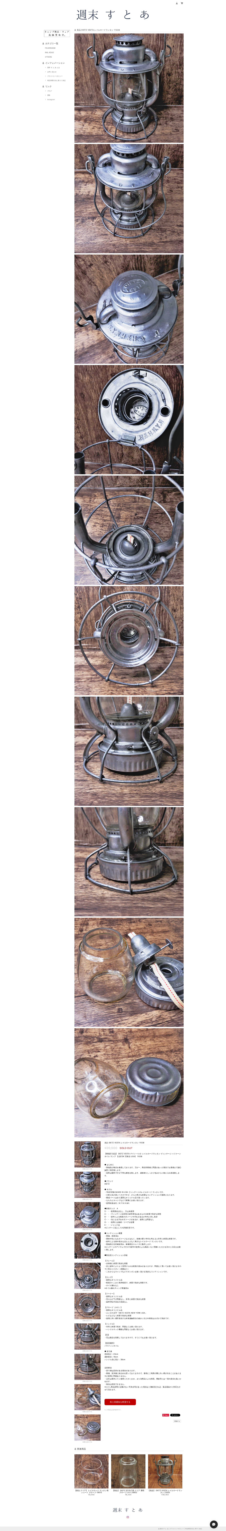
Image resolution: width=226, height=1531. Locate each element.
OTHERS (48, 57)
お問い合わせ (51, 72)
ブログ (49, 91)
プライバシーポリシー (55, 76)
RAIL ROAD (49, 52)
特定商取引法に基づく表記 (56, 80)
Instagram (51, 99)
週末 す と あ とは (53, 67)
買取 (48, 95)
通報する (177, 1421)
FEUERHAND (50, 48)
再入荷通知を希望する (120, 1402)
